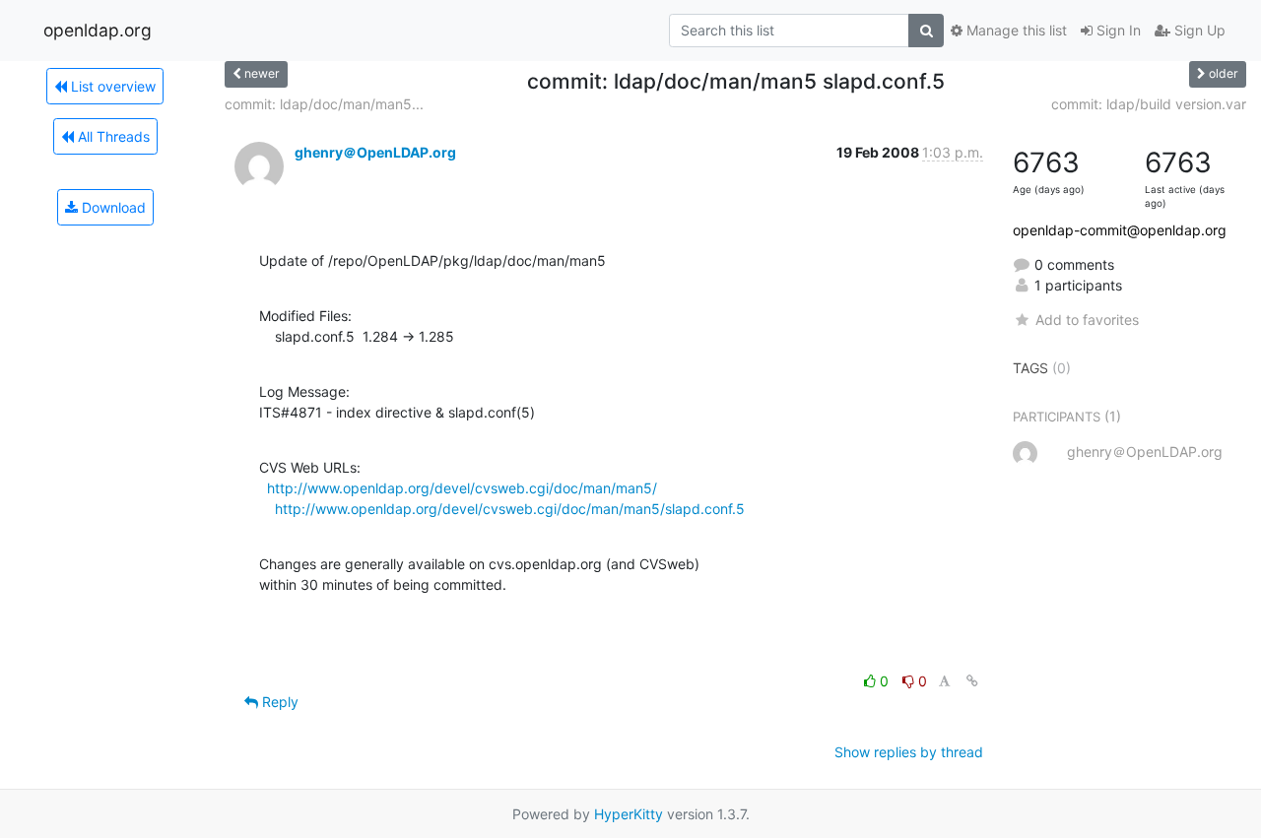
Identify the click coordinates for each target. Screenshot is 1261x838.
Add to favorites (1086, 319)
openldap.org (97, 30)
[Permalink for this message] (972, 681)
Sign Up (1198, 30)
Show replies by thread (908, 751)
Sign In (1117, 30)
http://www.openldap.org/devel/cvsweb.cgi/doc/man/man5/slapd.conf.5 (510, 508)
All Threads (112, 136)
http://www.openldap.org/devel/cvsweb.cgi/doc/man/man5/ (462, 488)
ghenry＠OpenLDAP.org (375, 152)
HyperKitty (628, 814)
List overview (111, 86)
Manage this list (1014, 30)
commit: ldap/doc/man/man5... (324, 104)
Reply (278, 701)
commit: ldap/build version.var (1148, 104)
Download (112, 207)
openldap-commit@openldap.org (1120, 230)
